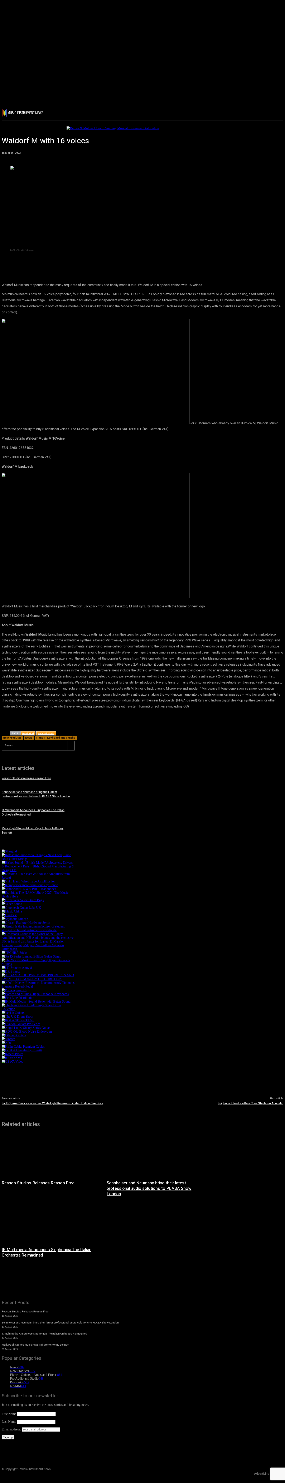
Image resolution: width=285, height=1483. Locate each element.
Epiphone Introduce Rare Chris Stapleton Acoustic (250, 1103)
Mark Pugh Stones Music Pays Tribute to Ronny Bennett (35, 1345)
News (28, 737)
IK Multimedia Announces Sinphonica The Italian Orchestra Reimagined (46, 1252)
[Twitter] (59, 262)
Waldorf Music (46, 733)
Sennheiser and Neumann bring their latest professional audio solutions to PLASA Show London (36, 794)
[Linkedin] (104, 262)
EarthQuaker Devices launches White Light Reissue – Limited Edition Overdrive (52, 1103)
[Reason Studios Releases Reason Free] (50, 1156)
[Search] (71, 745)
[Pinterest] (74, 262)
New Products (12, 737)
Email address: (12, 1429)
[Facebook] (44, 262)
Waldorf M (28, 733)
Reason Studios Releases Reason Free (26, 778)
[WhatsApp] (89, 262)
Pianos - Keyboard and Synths (55, 737)
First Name (9, 1414)
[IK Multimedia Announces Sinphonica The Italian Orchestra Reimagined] (50, 1222)
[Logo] (25, 113)
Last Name (9, 1421)
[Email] (119, 262)
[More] (134, 262)
